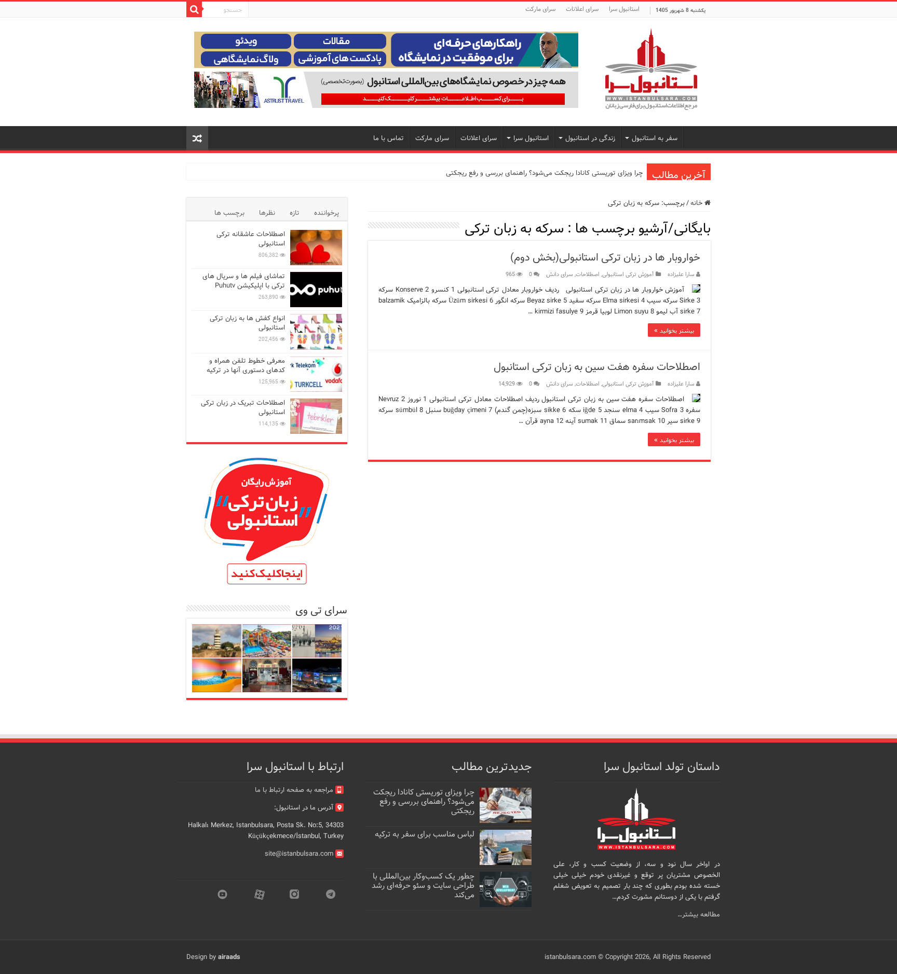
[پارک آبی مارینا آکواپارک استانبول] (267, 641)
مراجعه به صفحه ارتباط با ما (294, 790)
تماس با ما (388, 138)
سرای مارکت (540, 9)
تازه (295, 213)
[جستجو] (194, 9)
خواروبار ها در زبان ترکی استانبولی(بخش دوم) (605, 258)
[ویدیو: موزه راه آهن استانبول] (267, 675)
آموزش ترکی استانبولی (628, 274)
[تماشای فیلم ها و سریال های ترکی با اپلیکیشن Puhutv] (316, 289)
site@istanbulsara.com (299, 853)
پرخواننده (326, 213)
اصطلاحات (588, 274)
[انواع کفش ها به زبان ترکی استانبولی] (316, 331)
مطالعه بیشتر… (698, 914)
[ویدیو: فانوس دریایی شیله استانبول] (216, 641)
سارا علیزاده (681, 274)
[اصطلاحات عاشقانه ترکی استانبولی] (316, 247)
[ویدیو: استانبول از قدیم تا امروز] (317, 641)
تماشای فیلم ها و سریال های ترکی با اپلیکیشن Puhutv (243, 281)
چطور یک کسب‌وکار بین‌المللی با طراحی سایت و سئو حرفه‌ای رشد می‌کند (423, 885)
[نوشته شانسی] (197, 138)
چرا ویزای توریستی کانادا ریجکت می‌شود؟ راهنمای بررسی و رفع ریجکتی (544, 173)
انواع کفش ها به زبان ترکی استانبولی (247, 323)
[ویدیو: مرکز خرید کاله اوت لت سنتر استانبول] (317, 675)
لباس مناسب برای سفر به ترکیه (424, 834)
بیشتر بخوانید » (674, 330)
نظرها (267, 213)
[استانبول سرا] (651, 69)
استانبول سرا (624, 9)
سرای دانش (559, 274)
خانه (697, 203)
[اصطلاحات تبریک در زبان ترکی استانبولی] (316, 416)
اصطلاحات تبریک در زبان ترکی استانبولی (243, 407)
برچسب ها (229, 213)
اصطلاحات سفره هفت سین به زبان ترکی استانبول (597, 367)
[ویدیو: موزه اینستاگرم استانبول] (216, 675)
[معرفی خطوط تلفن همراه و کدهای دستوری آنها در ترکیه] (316, 374)
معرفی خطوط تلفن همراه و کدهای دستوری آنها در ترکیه (246, 365)
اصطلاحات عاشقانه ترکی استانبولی (250, 239)
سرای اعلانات (582, 9)
